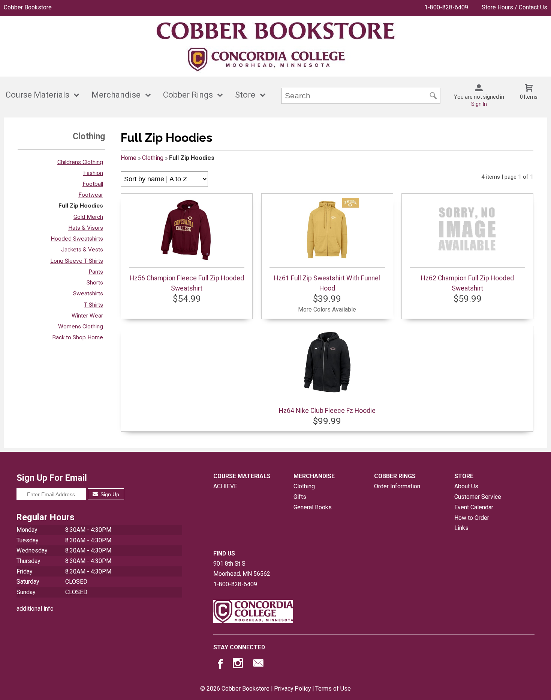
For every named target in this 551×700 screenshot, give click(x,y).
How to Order (471, 517)
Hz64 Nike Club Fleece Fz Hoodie (327, 410)
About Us (466, 486)
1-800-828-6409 (446, 7)
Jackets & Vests (82, 249)
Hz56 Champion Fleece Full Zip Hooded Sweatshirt (187, 283)
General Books (312, 507)
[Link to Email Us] (258, 664)
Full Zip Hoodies (80, 205)
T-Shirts (93, 304)
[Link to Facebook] (219, 664)
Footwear (90, 194)
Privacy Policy (292, 688)
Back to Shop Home (77, 337)
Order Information (397, 486)
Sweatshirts (88, 293)
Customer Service (477, 496)
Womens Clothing (80, 326)
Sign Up (109, 494)
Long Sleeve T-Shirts (76, 260)
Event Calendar (473, 507)
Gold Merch (88, 217)
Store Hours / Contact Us (514, 7)
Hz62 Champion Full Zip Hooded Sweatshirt (467, 283)
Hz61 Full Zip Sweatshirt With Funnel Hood (327, 283)
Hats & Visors (85, 227)
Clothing (152, 157)
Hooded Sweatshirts (77, 238)
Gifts (299, 496)
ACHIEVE (225, 486)
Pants (95, 271)
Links (461, 527)
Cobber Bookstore (28, 7)
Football (92, 184)
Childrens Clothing (80, 162)
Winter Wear (87, 315)
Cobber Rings (188, 94)
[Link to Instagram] (239, 664)
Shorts (95, 282)
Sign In (479, 104)
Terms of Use (333, 688)
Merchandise (116, 94)
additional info (35, 608)
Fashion (93, 173)
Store (245, 94)
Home (128, 157)
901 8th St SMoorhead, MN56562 (241, 569)
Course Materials (37, 94)
